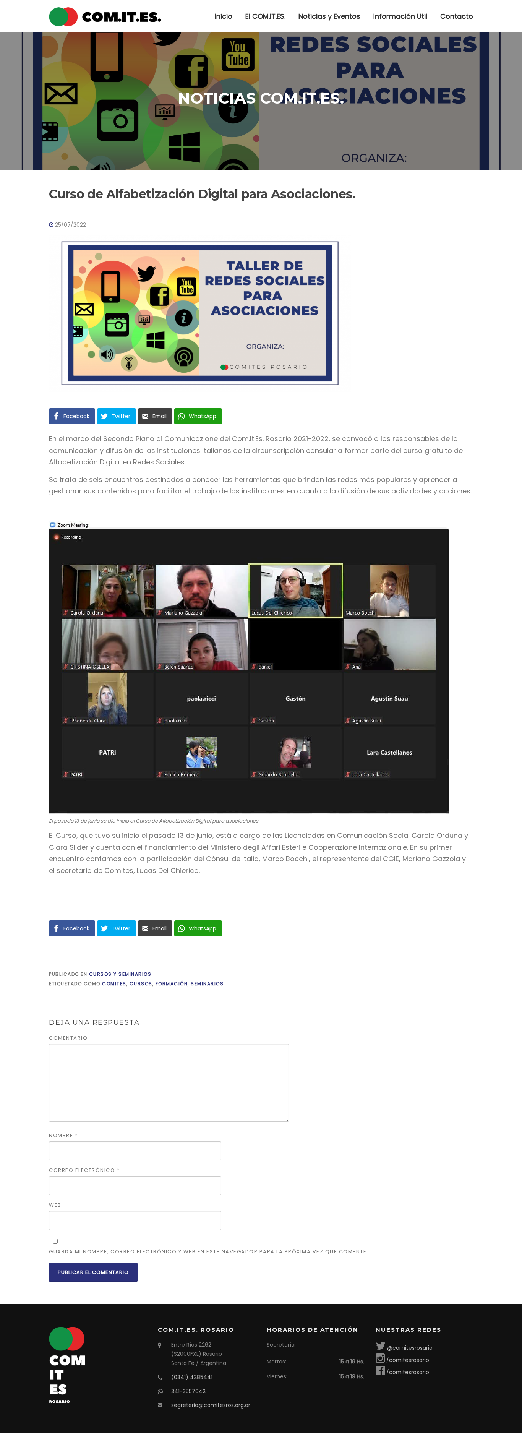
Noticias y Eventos (329, 16)
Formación (172, 983)
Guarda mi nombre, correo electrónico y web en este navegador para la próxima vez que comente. (208, 1251)
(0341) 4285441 (191, 1377)
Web (55, 1205)
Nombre (63, 1135)
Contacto (456, 16)
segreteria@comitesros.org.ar (210, 1405)
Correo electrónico (84, 1170)
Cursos (141, 983)
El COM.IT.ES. (265, 16)
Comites (114, 983)
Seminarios (207, 983)
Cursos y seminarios (120, 974)
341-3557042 (188, 1391)
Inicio (223, 16)
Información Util (400, 16)
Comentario (68, 1038)
